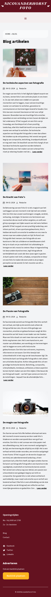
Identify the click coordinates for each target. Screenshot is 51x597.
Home (7, 34)
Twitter (10, 550)
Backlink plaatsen (16, 576)
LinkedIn (10, 554)
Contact (6, 537)
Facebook (10, 546)
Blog (14, 34)
